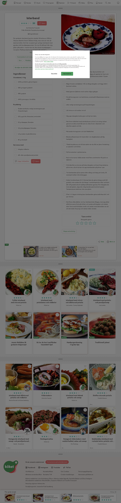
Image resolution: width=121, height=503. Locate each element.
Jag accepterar (67, 73)
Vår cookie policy (48, 61)
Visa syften (54, 73)
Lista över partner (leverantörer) (44, 69)
